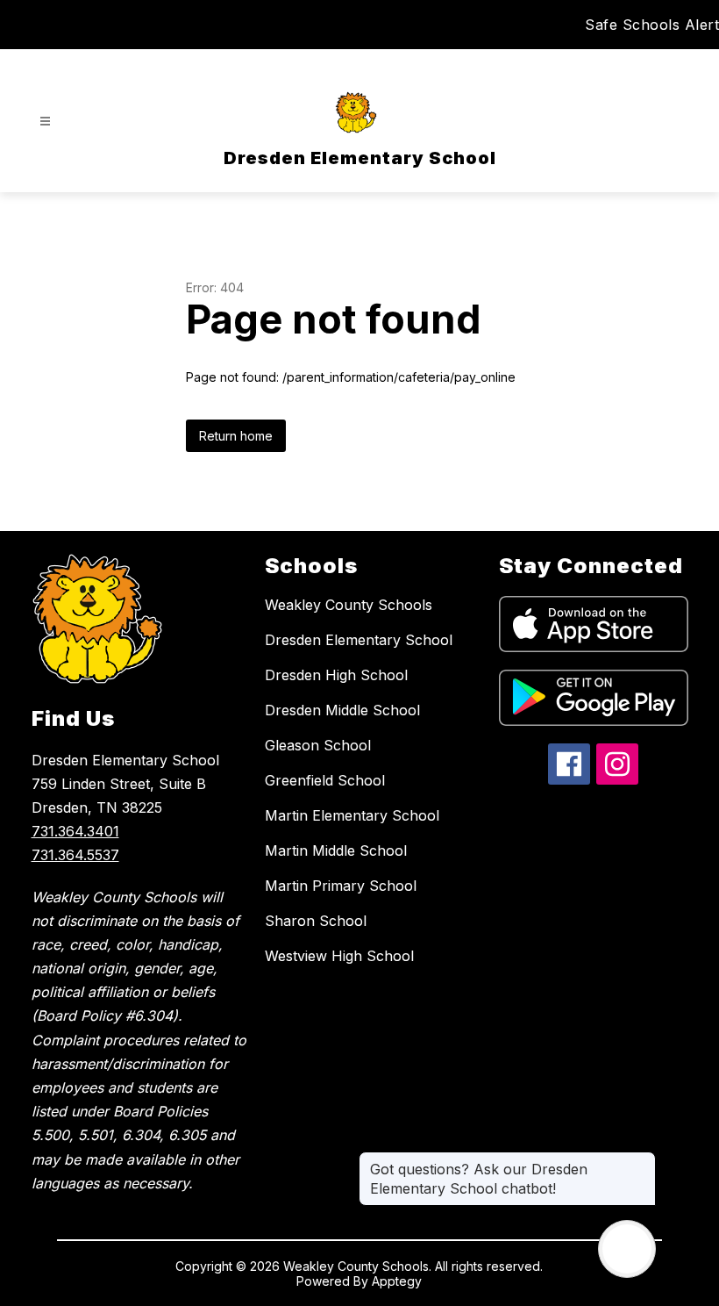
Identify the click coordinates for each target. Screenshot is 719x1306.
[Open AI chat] (626, 1249)
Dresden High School (336, 675)
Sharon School (316, 920)
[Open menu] (45, 121)
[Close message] (642, 1160)
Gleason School (318, 745)
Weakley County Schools (348, 605)
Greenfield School (325, 780)
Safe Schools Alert (652, 24)
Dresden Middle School (342, 710)
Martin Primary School (340, 885)
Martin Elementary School (352, 815)
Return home (236, 435)
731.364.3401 (75, 831)
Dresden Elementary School (358, 640)
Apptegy (397, 1281)
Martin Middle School (336, 850)
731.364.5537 (75, 855)
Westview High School (339, 956)
